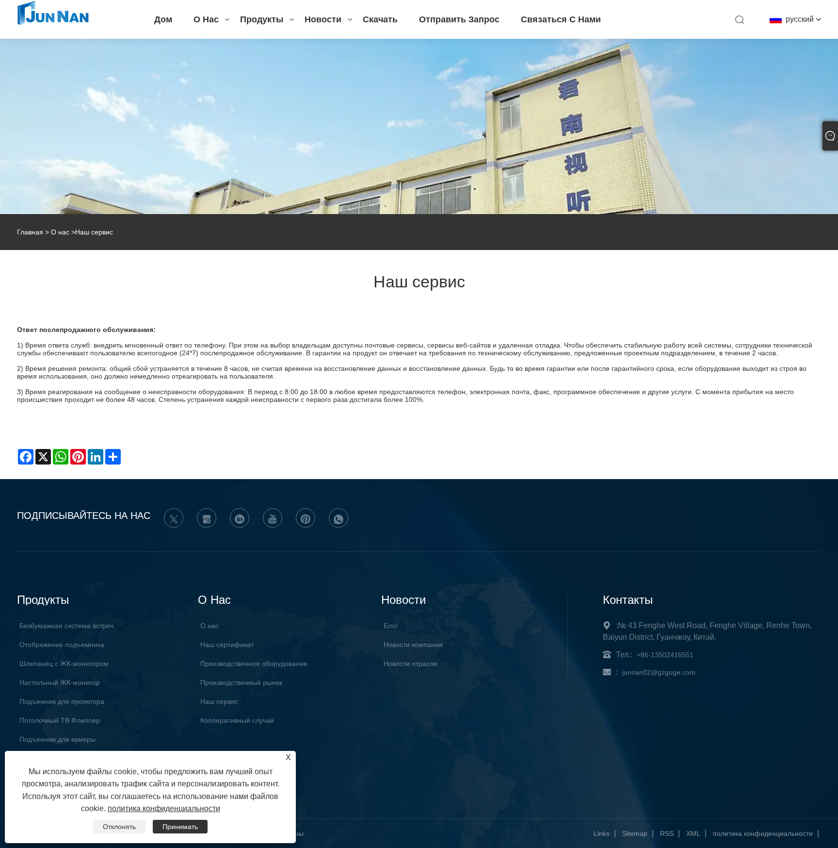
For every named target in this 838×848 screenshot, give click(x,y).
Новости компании (413, 644)
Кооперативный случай (237, 720)
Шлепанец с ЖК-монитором (64, 663)
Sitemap (634, 833)
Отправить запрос (459, 19)
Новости (323, 19)
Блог (391, 626)
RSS (667, 833)
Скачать (380, 19)
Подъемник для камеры (57, 739)
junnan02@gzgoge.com (658, 672)
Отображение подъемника (61, 644)
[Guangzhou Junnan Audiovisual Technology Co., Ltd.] (53, 23)
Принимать (180, 827)
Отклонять (119, 827)
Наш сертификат (227, 644)
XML (693, 833)
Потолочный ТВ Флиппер (59, 720)
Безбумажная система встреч (66, 626)
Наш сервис (219, 701)
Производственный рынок (241, 682)
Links (602, 833)
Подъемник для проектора (61, 701)
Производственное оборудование (253, 663)
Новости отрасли (410, 663)
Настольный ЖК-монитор (59, 682)
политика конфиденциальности (763, 833)
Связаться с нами (561, 19)
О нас (206, 19)
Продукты (261, 19)
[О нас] (419, 126)
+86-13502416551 (665, 655)
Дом (163, 19)
